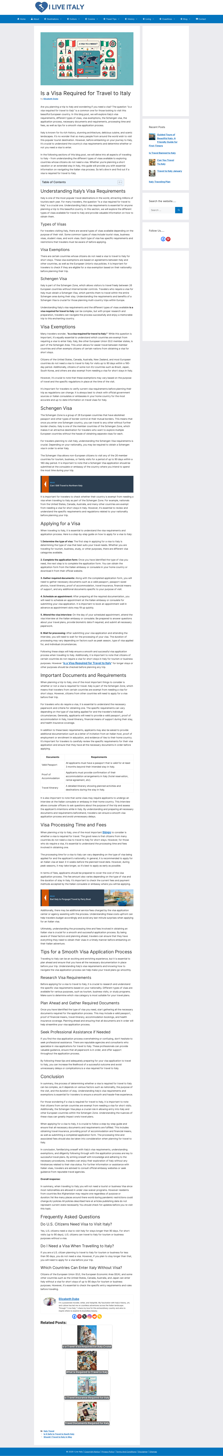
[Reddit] (94, 1316)
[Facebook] (74, 1316)
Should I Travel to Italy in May (58, 1437)
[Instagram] (89, 1316)
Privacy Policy (108, 1451)
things (106, 832)
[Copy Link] (99, 1316)
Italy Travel (49, 1431)
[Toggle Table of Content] (118, 182)
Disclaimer (143, 1451)
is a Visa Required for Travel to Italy (87, 663)
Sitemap (153, 1451)
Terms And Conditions (126, 1451)
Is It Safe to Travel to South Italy (59, 1434)
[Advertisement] (142, 7)
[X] (84, 1316)
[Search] (178, 210)
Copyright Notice (92, 1451)
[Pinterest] (79, 1316)
